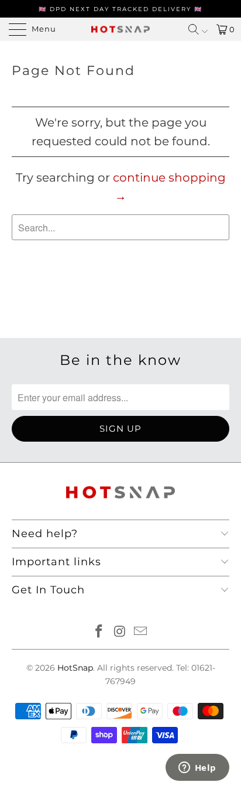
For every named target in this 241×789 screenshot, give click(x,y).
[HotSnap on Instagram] (120, 632)
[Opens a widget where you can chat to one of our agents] (197, 768)
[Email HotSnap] (141, 632)
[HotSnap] (120, 29)
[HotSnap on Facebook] (99, 632)
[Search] (198, 29)
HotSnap (75, 667)
